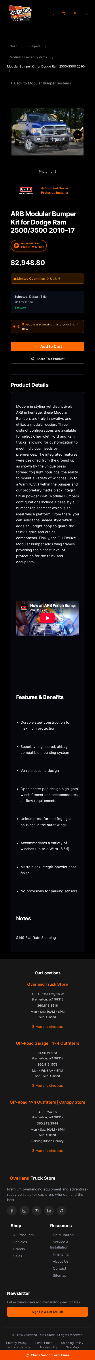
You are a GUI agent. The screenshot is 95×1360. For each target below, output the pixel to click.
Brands (19, 1249)
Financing (61, 1254)
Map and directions (49, 1026)
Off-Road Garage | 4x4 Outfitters (47, 1043)
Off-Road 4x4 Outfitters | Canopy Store (47, 1102)
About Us (60, 1261)
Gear (13, 46)
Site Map (72, 1347)
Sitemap (59, 1275)
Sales (17, 1256)
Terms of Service (18, 1347)
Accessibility (48, 1347)
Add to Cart (51, 346)
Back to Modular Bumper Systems (42, 83)
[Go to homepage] (20, 13)
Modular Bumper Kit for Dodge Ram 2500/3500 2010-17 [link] (46, 68)
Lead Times (43, 1343)
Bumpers (34, 46)
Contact (59, 1268)
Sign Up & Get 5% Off (47, 1312)
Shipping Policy (72, 1343)
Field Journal (63, 1235)
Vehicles (20, 1242)
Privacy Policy (16, 1343)
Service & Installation (59, 1244)
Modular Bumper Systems (28, 57)
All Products (23, 1235)
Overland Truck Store (47, 984)
